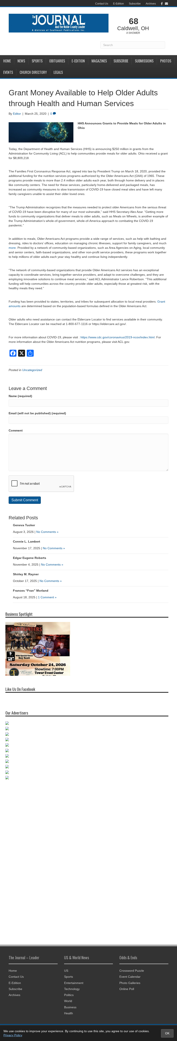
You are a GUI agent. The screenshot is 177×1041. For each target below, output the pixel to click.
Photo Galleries (129, 983)
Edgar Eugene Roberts (29, 558)
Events (8, 72)
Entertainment (73, 983)
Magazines (99, 60)
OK (167, 1033)
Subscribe (135, 3)
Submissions (144, 60)
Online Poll (126, 989)
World (68, 1001)
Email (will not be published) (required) (37, 413)
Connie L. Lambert (26, 541)
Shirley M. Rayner (26, 574)
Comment (16, 430)
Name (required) (20, 396)
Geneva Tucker (24, 525)
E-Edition (118, 3)
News (21, 60)
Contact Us (101, 3)
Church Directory (33, 72)
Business (70, 1007)
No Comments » (47, 532)
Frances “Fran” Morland (30, 590)
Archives (151, 3)
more (12, 247)
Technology (72, 989)
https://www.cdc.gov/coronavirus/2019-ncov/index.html (118, 337)
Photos (165, 60)
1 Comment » (47, 597)
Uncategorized (32, 370)
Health (68, 1013)
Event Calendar (130, 976)
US (66, 970)
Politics (69, 995)
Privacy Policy (12, 1035)
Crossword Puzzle (131, 970)
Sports (37, 60)
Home (7, 60)
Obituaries (57, 60)
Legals (58, 72)
